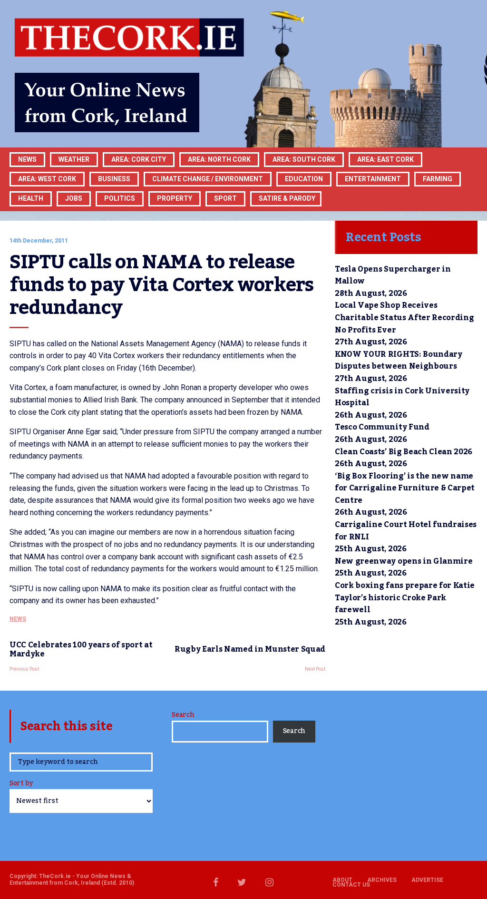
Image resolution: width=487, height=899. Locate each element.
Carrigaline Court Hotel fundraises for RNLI (406, 531)
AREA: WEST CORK (47, 179)
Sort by (21, 784)
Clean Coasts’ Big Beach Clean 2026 (403, 451)
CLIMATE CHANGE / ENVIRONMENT (207, 179)
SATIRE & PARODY (287, 198)
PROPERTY (174, 198)
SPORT (225, 198)
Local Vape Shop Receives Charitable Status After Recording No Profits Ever (404, 317)
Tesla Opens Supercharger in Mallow (392, 275)
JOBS (73, 198)
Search (183, 715)
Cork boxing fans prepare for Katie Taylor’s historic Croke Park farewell (405, 597)
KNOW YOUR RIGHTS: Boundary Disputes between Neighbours (398, 360)
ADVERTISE (427, 880)
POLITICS (119, 198)
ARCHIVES (382, 880)
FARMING (437, 179)
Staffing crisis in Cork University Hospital (402, 397)
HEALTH (30, 198)
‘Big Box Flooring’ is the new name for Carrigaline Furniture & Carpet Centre (405, 488)
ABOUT (342, 880)
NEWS (18, 619)
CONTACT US (351, 884)
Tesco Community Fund (382, 427)
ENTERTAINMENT (373, 179)
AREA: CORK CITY (138, 159)
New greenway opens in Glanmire (403, 561)
